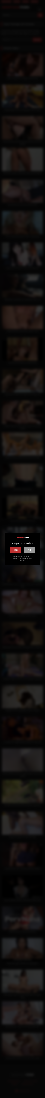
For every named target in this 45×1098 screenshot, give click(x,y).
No (29, 550)
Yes (16, 550)
